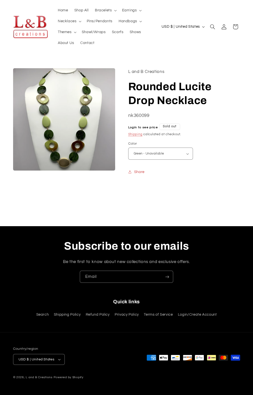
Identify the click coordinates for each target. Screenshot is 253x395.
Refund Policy (98, 314)
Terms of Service (158, 314)
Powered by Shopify (69, 377)
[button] (105, 10)
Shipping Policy (67, 314)
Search (42, 314)
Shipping (135, 134)
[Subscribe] (167, 277)
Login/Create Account (197, 314)
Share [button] (139, 172)
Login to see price (143, 127)
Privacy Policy (127, 314)
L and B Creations (39, 377)
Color (132, 143)
